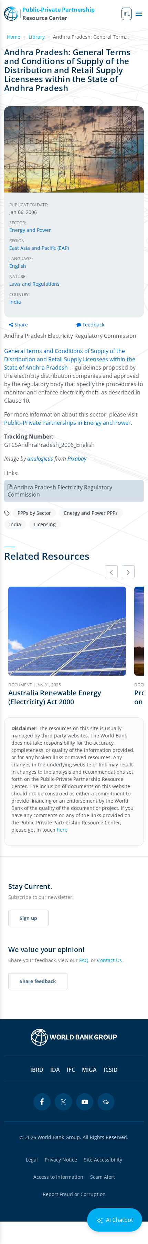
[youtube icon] (84, 1101)
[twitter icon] (63, 1101)
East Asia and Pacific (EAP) (39, 248)
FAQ (83, 960)
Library (37, 36)
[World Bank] (74, 1037)
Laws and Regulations (34, 284)
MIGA (89, 1070)
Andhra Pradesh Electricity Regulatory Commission (60, 490)
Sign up (28, 918)
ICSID (111, 1070)
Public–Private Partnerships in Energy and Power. (68, 423)
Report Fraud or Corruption (74, 1194)
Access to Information (58, 1177)
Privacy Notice (61, 1159)
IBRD (36, 1070)
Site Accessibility (103, 1159)
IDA (55, 1070)
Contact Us (109, 960)
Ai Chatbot (119, 1220)
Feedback (93, 324)
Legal (32, 1159)
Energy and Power (30, 230)
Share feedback (38, 981)
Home (13, 36)
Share (21, 324)
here (62, 829)
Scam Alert (102, 1177)
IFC (71, 1070)
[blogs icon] (106, 1101)
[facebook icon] (42, 1101)
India (15, 301)
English (17, 266)
